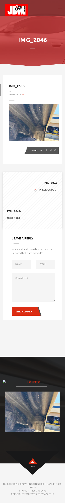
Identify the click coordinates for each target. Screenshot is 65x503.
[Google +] (56, 150)
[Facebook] (46, 150)
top (33, 466)
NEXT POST (13, 218)
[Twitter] (51, 150)
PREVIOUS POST (48, 190)
